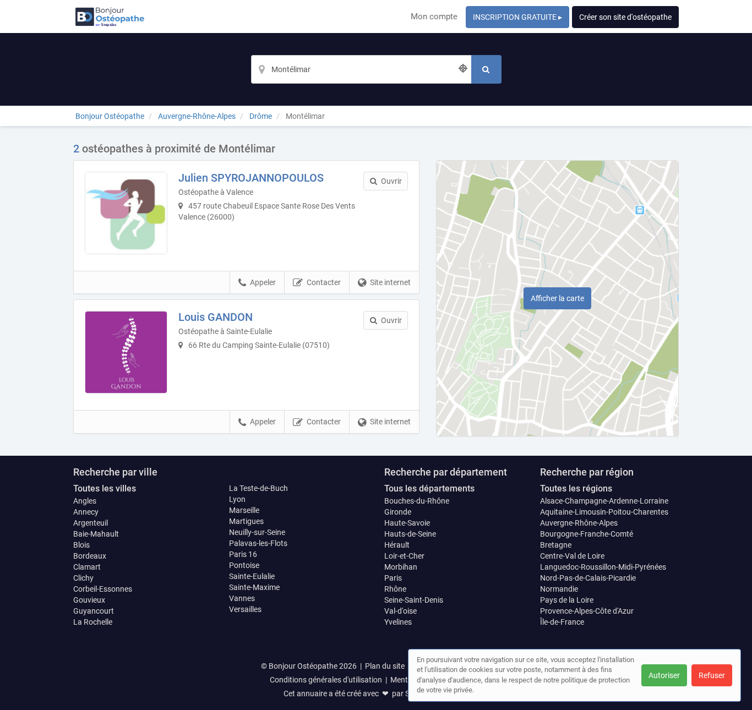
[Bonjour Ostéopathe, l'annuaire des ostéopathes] (109, 16)
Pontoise (244, 565)
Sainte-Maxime (254, 587)
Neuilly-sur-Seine (257, 532)
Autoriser (664, 675)
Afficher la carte (557, 298)
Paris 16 (243, 554)
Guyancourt (93, 611)
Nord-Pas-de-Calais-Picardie (588, 578)
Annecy (86, 511)
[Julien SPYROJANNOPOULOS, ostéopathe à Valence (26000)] (126, 213)
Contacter (324, 282)
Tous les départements (429, 488)
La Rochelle (92, 622)
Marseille (244, 510)
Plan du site (385, 666)
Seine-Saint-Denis (413, 600)
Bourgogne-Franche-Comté (586, 533)
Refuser (712, 675)
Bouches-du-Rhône (416, 500)
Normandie (559, 589)
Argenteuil (90, 522)
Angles (84, 500)
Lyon (237, 499)
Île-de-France (562, 622)
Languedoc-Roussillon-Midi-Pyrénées (603, 566)
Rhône (395, 589)
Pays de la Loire (566, 600)
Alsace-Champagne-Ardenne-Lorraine (604, 500)
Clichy (83, 578)
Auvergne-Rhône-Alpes (579, 522)
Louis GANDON (215, 317)
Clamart (87, 566)
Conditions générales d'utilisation (326, 679)
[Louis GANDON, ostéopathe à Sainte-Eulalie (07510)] (126, 352)
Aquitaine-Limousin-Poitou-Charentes (604, 511)
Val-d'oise (400, 611)
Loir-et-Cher (404, 555)
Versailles (245, 609)
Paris (393, 578)
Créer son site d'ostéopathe (625, 17)
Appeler (263, 282)
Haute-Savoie (407, 522)
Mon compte (434, 16)
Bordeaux (89, 555)
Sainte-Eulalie (252, 576)
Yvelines (398, 622)
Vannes (242, 598)
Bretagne (555, 544)
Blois (81, 544)
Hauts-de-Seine (410, 533)
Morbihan (400, 566)
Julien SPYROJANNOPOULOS (251, 177)
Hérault (397, 544)
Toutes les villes (104, 488)
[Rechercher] (486, 69)
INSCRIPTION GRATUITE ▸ (517, 17)
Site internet (390, 282)
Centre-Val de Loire (572, 555)
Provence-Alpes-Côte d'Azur (587, 611)
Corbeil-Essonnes (102, 589)
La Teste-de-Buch (258, 488)
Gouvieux (89, 600)
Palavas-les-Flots (258, 543)
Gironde (397, 511)
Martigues (246, 521)
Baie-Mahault (96, 533)
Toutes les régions (576, 488)
